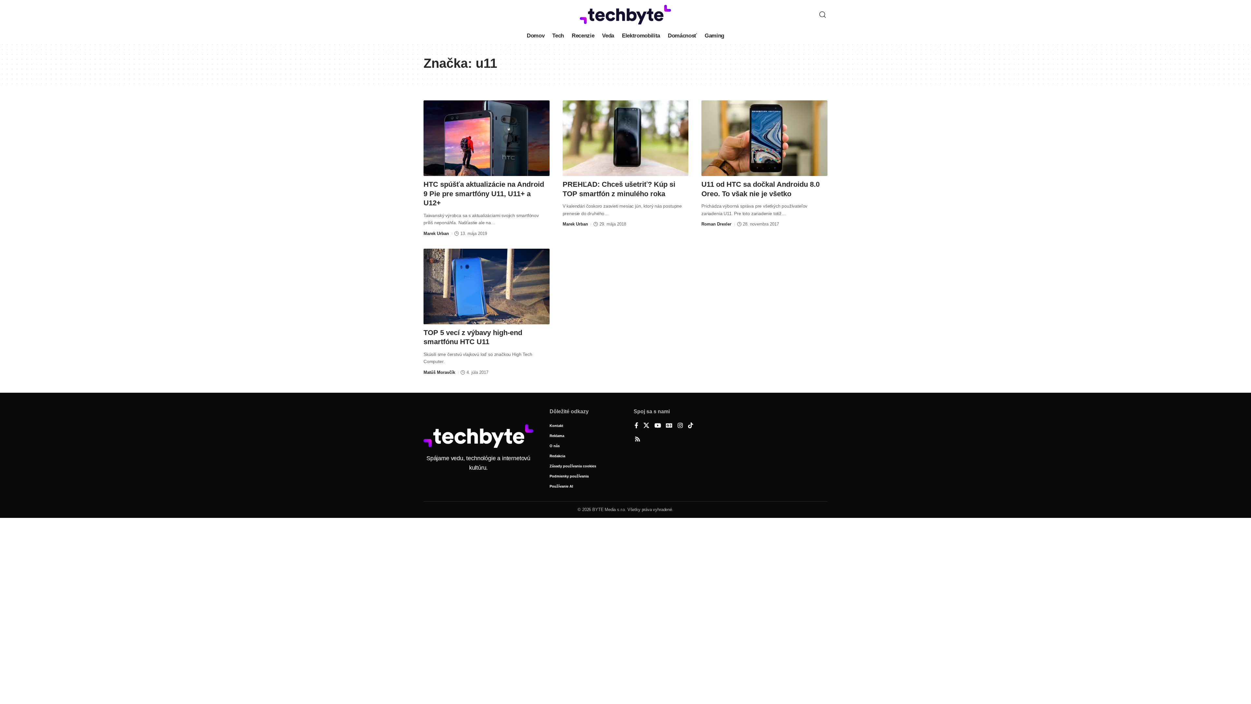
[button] (822, 14)
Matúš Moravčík (439, 372)
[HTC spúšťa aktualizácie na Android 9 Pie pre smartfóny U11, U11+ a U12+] (487, 138)
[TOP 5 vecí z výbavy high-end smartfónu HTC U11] (487, 286)
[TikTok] (690, 426)
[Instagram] (680, 426)
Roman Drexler (716, 224)
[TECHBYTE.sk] (625, 14)
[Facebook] (636, 426)
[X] (646, 426)
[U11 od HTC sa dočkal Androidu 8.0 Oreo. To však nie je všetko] (764, 138)
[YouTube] (658, 426)
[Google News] (669, 426)
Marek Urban (436, 233)
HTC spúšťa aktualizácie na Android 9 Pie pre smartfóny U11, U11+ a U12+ (484, 193)
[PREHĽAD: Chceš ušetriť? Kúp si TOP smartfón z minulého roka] (626, 138)
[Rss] (637, 439)
